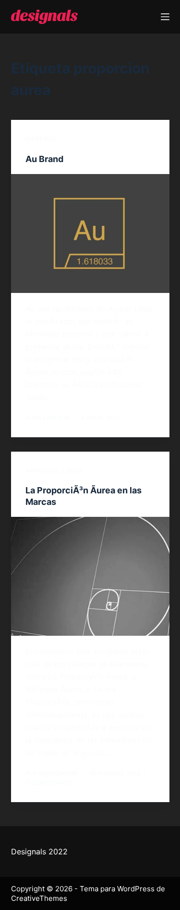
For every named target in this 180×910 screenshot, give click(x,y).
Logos (72, 470)
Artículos (42, 470)
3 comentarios (49, 782)
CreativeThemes (39, 898)
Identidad (41, 138)
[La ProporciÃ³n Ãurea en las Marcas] (90, 576)
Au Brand (44, 159)
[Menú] (165, 16)
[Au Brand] (90, 233)
